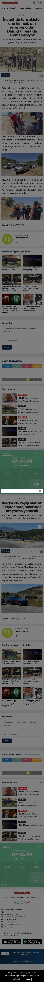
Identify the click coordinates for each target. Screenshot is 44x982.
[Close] (40, 491)
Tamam (28, 979)
